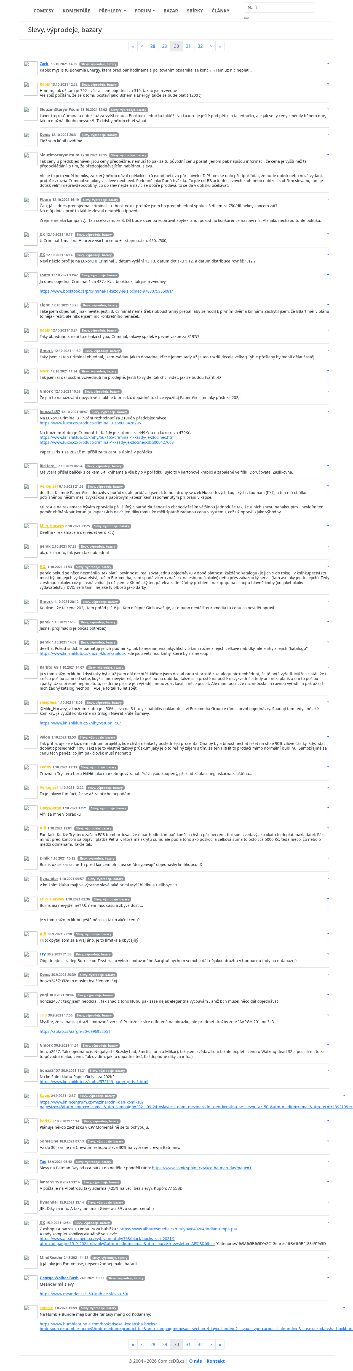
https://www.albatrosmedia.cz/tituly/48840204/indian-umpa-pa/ (178, 1228)
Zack (44, 63)
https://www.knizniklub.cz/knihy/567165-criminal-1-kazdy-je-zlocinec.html (108, 437)
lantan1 (47, 1181)
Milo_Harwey (52, 525)
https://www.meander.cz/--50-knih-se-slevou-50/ (84, 1293)
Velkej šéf (49, 486)
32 (200, 46)
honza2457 (50, 411)
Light (45, 305)
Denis (45, 134)
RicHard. (48, 465)
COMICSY (44, 11)
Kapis (45, 84)
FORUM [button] (143, 11)
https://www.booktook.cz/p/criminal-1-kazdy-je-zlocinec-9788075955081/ (106, 291)
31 (188, 46)
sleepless (48, 702)
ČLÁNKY (220, 11)
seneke (46, 1307)
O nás (195, 1361)
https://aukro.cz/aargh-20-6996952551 (75, 1031)
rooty (45, 274)
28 (152, 46)
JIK (42, 234)
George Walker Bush (59, 1277)
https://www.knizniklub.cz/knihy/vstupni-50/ (80, 723)
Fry (43, 954)
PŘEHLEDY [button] (111, 11)
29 (164, 46)
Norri (45, 371)
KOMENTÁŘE (76, 11)
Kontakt (216, 1361)
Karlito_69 (49, 667)
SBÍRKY (195, 11)
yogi (44, 994)
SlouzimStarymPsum (59, 109)
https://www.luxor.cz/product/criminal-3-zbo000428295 (90, 423)
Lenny (45, 766)
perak (45, 546)
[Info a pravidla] (323, 30)
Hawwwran (50, 807)
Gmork (46, 350)
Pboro (45, 199)
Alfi (43, 828)
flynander (49, 878)
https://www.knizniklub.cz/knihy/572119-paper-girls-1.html (94, 1081)
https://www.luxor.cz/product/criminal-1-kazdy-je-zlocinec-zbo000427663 (107, 442)
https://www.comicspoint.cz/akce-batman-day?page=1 (202, 1167)
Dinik (45, 858)
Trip (43, 1015)
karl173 (47, 1120)
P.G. (43, 566)
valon (45, 737)
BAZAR (171, 11)
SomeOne (49, 1141)
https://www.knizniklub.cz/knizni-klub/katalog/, (83, 653)
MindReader (51, 1257)
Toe (43, 1161)
